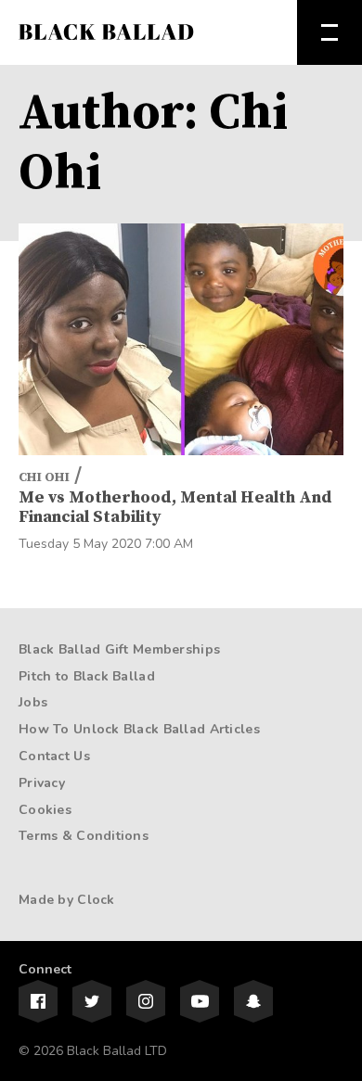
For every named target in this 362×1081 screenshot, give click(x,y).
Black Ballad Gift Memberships (119, 649)
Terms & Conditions (84, 836)
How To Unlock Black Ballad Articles (139, 729)
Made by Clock (67, 900)
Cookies (45, 810)
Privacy (42, 783)
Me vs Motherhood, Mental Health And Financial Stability (175, 508)
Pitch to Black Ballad (87, 676)
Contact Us (54, 756)
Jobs (33, 702)
